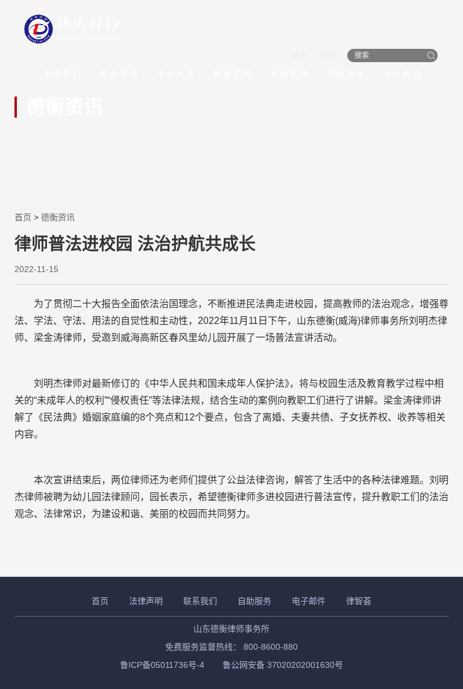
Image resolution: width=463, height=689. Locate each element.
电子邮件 (309, 601)
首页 (299, 55)
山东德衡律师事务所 (231, 628)
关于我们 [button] (62, 74)
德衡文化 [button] (346, 74)
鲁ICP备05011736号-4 (162, 665)
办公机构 (402, 74)
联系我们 (200, 601)
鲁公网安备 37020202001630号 (282, 665)
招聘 (328, 55)
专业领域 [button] (119, 74)
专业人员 (176, 74)
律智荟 (358, 601)
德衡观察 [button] (289, 74)
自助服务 (254, 601)
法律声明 (146, 601)
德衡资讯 (232, 74)
